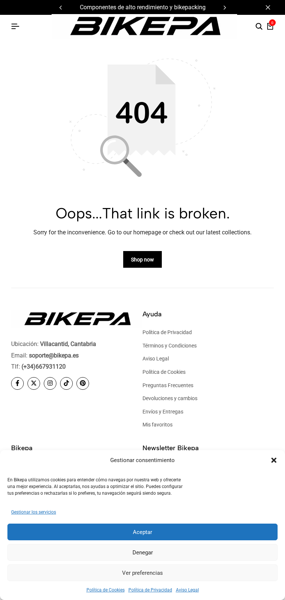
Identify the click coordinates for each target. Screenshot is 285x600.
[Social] (17, 383)
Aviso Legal (187, 590)
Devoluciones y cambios (169, 398)
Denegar (142, 552)
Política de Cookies (105, 590)
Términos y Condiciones (169, 346)
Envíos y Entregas (162, 412)
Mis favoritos (157, 425)
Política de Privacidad (150, 590)
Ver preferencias (142, 573)
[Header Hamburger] (15, 26)
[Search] (259, 26)
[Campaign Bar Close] (271, 7)
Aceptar (142, 532)
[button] (274, 460)
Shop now (142, 260)
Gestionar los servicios (33, 512)
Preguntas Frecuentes (167, 385)
